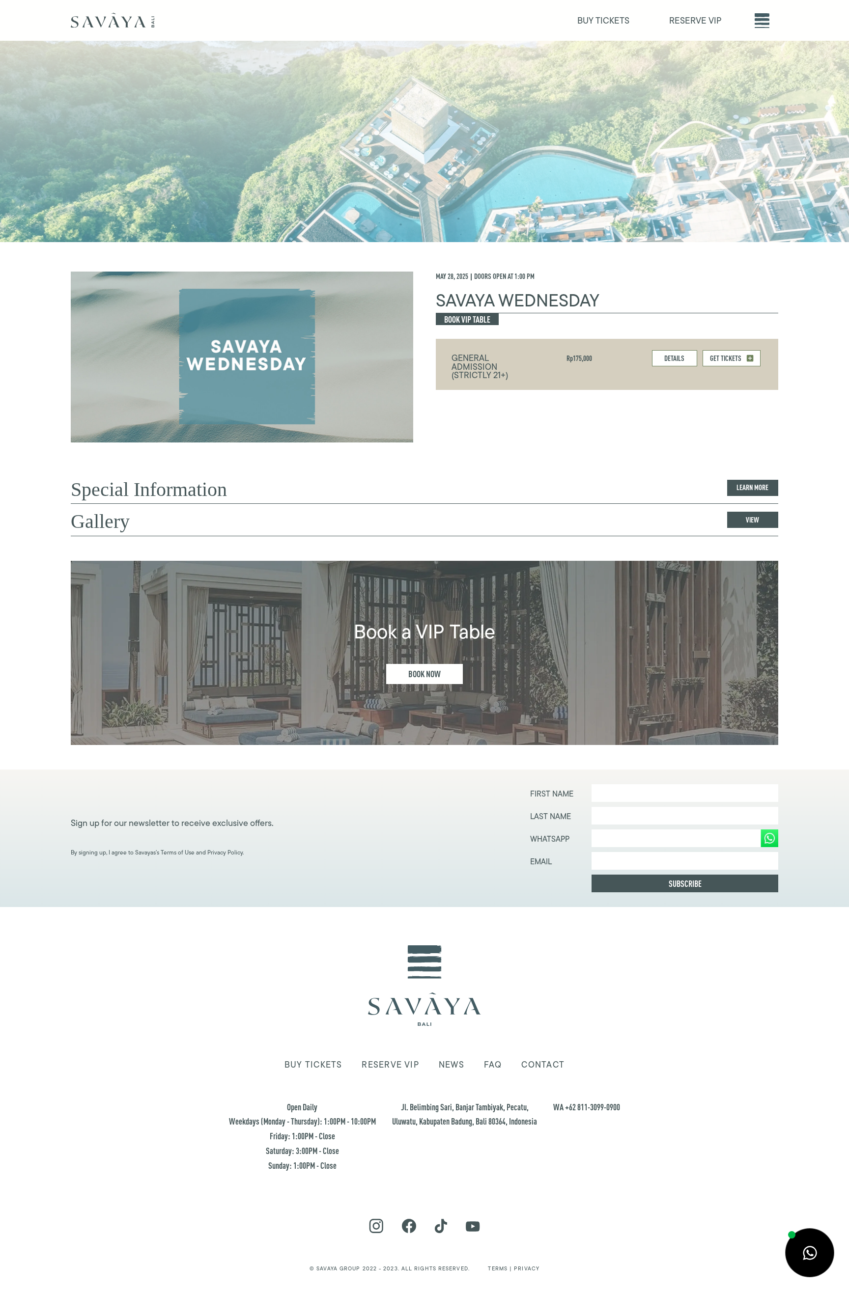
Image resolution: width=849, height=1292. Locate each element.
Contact (543, 1065)
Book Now (424, 674)
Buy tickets (313, 1065)
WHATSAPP (549, 839)
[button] (762, 20)
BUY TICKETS (603, 20)
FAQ (493, 1065)
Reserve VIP (390, 1065)
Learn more (752, 487)
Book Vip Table (467, 319)
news (451, 1065)
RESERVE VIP (695, 20)
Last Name (550, 817)
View (752, 520)
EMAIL (541, 862)
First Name (551, 794)
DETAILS (674, 358)
